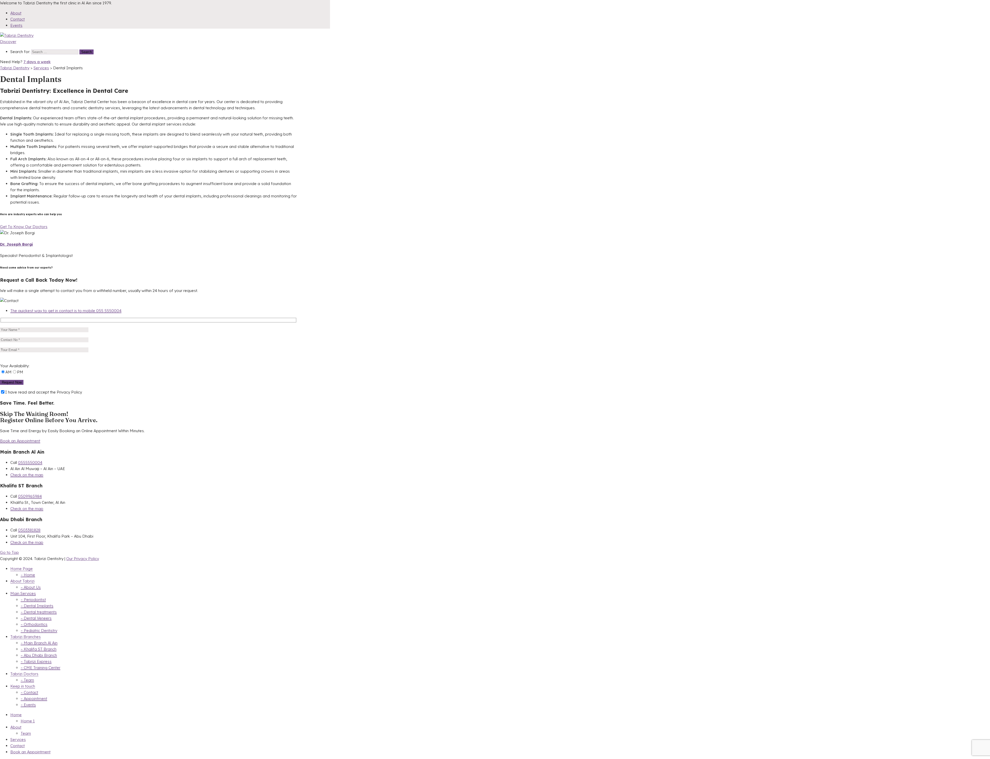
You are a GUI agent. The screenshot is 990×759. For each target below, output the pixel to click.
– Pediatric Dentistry (39, 630)
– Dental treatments (39, 612)
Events (16, 25)
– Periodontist (33, 599)
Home (16, 714)
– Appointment (34, 698)
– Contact (29, 692)
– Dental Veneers (36, 618)
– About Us (31, 587)
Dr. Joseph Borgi (16, 244)
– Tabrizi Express (36, 661)
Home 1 (28, 721)
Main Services (23, 593)
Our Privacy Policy (82, 558)
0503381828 (29, 530)
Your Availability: (14, 365)
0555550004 (30, 462)
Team (26, 733)
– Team (27, 680)
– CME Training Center (40, 667)
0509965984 (30, 496)
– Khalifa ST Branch (38, 649)
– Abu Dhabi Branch (39, 655)
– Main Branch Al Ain (39, 642)
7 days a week (37, 61)
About (15, 13)
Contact (17, 19)
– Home (28, 574)
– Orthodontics (34, 624)
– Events (28, 704)
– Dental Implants (37, 605)
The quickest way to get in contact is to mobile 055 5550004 (65, 310)
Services (18, 739)
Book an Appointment (20, 440)
